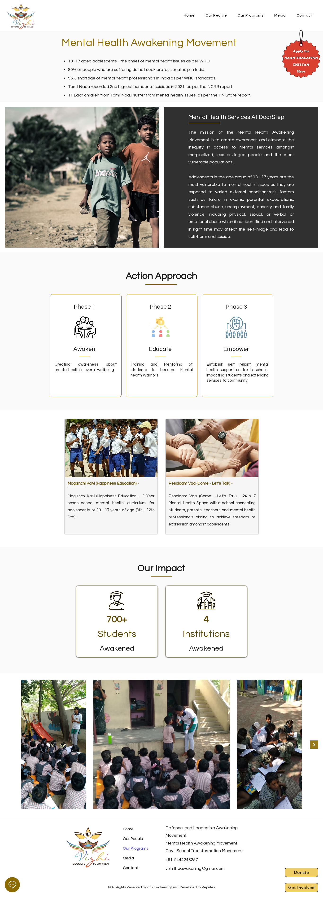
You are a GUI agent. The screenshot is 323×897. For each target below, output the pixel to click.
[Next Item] (314, 744)
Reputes (208, 887)
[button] (250, 15)
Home (128, 829)
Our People (133, 838)
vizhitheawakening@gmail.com (195, 868)
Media (128, 858)
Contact (131, 868)
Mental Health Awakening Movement (201, 843)
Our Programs (135, 848)
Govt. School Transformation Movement (204, 851)
